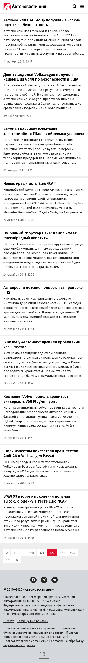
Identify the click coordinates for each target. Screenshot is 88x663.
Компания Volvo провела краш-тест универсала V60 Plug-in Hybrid (35, 399)
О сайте (8, 621)
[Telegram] (44, 580)
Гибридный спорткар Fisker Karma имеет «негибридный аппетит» (39, 235)
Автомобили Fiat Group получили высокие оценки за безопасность (41, 22)
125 (8, 560)
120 (31, 553)
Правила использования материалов (29, 628)
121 (42, 553)
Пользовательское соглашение (25, 641)
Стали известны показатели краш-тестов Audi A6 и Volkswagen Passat (40, 453)
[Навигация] (82, 6)
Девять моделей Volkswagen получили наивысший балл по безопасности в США (40, 77)
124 (72, 553)
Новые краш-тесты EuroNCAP (29, 183)
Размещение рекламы (32, 621)
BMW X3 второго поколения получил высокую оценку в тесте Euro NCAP (36, 499)
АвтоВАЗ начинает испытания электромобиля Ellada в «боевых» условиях (43, 131)
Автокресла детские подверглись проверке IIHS (43, 290)
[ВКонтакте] (54, 580)
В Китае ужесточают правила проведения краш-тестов (41, 344)
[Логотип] (24, 6)
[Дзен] (33, 580)
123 (62, 553)
